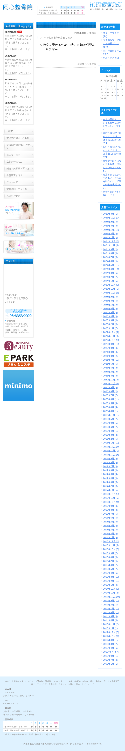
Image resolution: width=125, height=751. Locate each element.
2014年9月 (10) (111, 600)
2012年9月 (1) (110, 640)
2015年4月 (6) (110, 573)
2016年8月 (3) (110, 510)
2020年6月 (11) (111, 399)
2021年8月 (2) (110, 356)
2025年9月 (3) (110, 221)
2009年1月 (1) (110, 663)
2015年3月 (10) (111, 577)
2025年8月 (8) (110, 225)
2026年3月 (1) (110, 213)
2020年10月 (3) (111, 383)
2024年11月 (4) (111, 245)
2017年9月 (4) (110, 458)
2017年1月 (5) (110, 490)
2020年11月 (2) (111, 379)
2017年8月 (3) (110, 462)
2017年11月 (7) (111, 450)
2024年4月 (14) (111, 269)
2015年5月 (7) (110, 569)
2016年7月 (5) (110, 513)
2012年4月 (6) (110, 648)
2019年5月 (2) (110, 419)
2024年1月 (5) (110, 281)
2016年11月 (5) (111, 498)
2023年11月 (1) (111, 288)
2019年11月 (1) (111, 415)
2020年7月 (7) (110, 395)
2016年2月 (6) (110, 533)
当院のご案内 (74, 684)
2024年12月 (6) (111, 241)
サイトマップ (88, 684)
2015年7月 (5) (110, 561)
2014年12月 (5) (111, 588)
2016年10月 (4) (111, 502)
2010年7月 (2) (110, 660)
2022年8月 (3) (110, 348)
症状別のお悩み (81, 681)
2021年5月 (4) (110, 367)
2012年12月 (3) (111, 632)
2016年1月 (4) (110, 537)
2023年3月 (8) (110, 320)
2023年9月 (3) (110, 296)
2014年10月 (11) (111, 596)
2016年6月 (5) (110, 517)
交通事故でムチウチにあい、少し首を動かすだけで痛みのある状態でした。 (112, 181)
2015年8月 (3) (110, 557)
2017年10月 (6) (111, 454)
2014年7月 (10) (111, 608)
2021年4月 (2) (110, 371)
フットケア (42, 684)
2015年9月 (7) (110, 553)
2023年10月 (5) (111, 292)
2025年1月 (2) (110, 237)
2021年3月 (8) (110, 375)
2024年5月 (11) (111, 265)
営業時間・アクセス (57, 684)
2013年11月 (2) (111, 624)
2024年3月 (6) (110, 273)
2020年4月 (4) (110, 407)
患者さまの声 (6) (111, 58)
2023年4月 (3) (110, 316)
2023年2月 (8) (110, 324)
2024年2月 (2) (110, 277)
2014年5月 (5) (110, 616)
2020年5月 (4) (110, 403)
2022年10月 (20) (111, 340)
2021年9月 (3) (110, 352)
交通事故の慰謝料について (47, 681)
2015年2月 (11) (111, 581)
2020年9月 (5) (110, 387)
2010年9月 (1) (110, 656)
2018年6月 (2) (110, 427)
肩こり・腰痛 (66, 681)
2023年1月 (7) (110, 328)
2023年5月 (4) (110, 312)
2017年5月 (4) (110, 474)
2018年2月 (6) (110, 438)
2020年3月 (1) (110, 411)
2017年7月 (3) (110, 466)
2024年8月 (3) (110, 253)
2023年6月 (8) (110, 308)
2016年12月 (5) (111, 494)
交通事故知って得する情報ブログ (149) (112, 43)
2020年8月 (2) (110, 391)
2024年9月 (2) (110, 249)
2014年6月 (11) (111, 612)
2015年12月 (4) (111, 541)
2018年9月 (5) (110, 423)
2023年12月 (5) (111, 285)
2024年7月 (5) (110, 257)
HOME (7, 681)
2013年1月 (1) (110, 628)
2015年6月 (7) (110, 565)
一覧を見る (26, 26)
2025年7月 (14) (111, 229)
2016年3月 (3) (110, 529)
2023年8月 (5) (110, 300)
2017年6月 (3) (110, 470)
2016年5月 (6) (110, 521)
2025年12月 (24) (111, 217)
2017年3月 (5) (110, 482)
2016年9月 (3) (110, 506)
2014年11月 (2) (111, 592)
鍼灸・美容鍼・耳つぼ (100, 681)
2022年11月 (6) (111, 336)
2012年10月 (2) (111, 636)
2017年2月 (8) (110, 486)
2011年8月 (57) (111, 652)
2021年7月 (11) (111, 360)
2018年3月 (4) (110, 435)
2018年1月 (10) (111, 442)
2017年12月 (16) (111, 446)
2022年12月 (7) (111, 332)
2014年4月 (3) (110, 620)
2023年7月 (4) (110, 304)
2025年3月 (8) (110, 233)
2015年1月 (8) (110, 585)
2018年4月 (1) (110, 431)
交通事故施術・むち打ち (22, 681)
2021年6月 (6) (110, 363)
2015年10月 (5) (111, 549)
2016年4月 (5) (110, 525)
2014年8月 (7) (110, 604)
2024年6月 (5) (110, 261)
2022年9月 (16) (111, 344)
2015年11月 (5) (111, 545)
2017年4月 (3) (110, 478)
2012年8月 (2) (110, 644)
